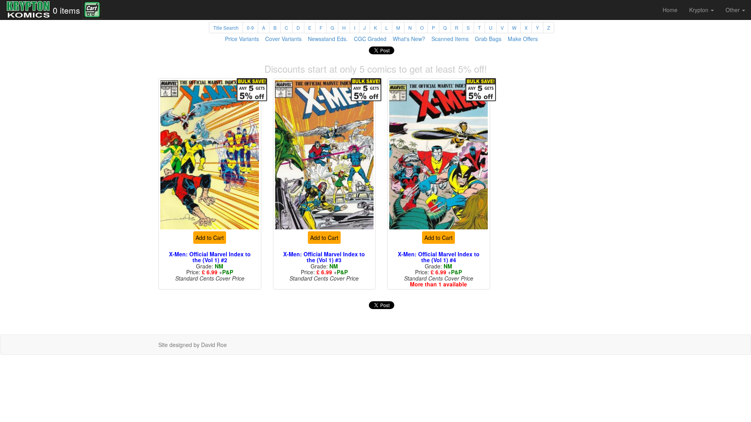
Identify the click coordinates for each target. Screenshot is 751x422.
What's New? (409, 39)
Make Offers (523, 39)
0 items (66, 10)
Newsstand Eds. (328, 39)
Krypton (699, 10)
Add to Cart (210, 237)
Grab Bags (488, 39)
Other (733, 10)
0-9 (250, 27)
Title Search (226, 27)
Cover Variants (283, 39)
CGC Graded (370, 39)
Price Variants (242, 39)
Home (670, 10)
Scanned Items (450, 39)
